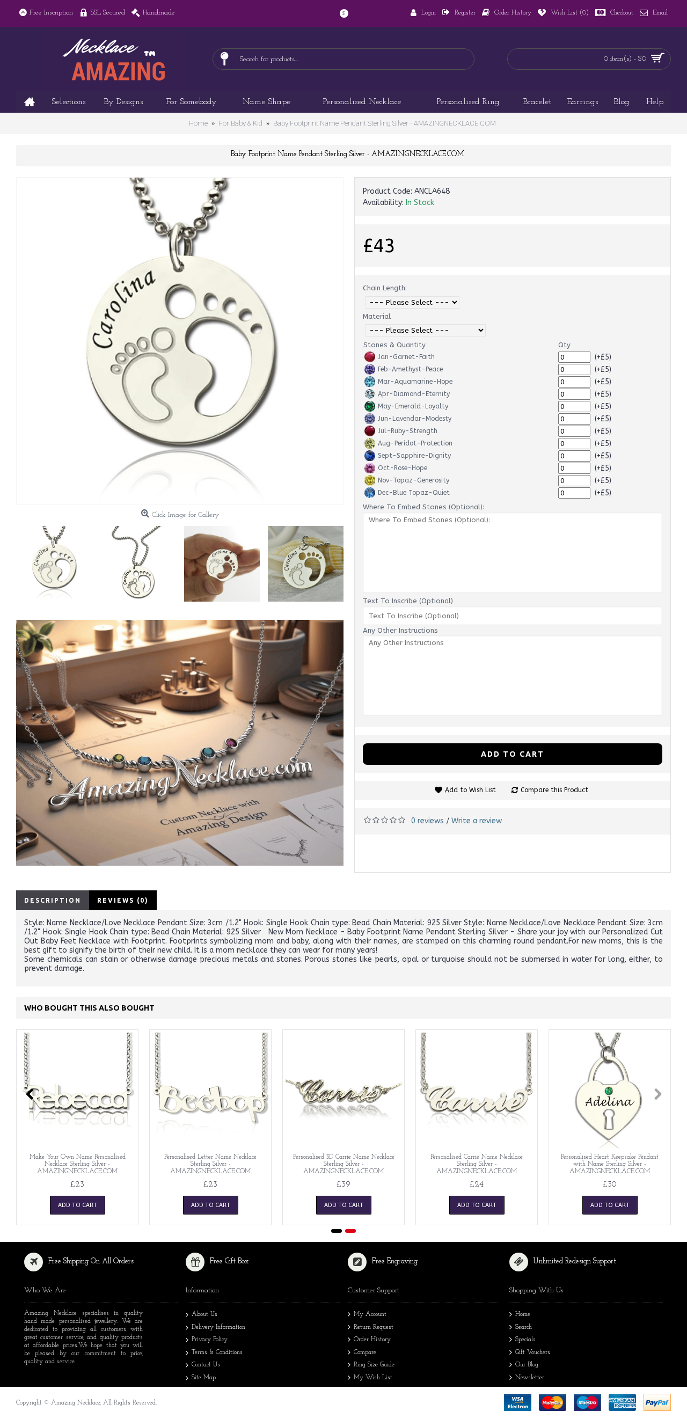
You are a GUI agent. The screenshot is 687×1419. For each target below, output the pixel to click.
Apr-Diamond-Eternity (414, 394)
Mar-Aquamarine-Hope (415, 381)
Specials (525, 1339)
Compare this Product (554, 790)
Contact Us (206, 1365)
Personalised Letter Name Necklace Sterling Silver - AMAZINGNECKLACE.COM (210, 1164)
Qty (564, 345)
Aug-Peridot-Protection (415, 443)
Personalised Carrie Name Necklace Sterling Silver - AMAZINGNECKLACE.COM (476, 1164)
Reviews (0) (123, 900)
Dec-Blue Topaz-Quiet (414, 492)
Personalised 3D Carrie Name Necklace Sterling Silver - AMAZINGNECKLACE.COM (343, 1164)
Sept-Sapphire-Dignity (414, 455)
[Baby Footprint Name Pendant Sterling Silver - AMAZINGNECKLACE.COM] (180, 340)
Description (52, 900)
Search (523, 1327)
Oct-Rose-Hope (402, 468)
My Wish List (373, 1377)
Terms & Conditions (217, 1352)
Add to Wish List (470, 790)
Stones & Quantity (394, 345)
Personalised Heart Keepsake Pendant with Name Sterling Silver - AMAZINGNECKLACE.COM (610, 1164)
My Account (370, 1314)
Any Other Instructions (400, 630)
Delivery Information (218, 1327)
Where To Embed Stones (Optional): (423, 507)
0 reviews (427, 820)
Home (522, 1314)
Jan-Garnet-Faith (406, 357)
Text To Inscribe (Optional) (408, 601)
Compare (365, 1352)
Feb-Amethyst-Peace (410, 369)
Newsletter (529, 1377)
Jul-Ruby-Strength (407, 431)
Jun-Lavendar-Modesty (414, 418)
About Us (204, 1314)
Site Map (204, 1377)
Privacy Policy (210, 1339)
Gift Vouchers (532, 1352)
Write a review (476, 820)
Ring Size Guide (374, 1365)
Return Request (373, 1327)
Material (377, 316)
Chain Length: (385, 288)
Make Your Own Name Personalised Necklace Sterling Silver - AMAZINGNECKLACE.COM (78, 1164)
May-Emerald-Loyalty (413, 406)
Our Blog (526, 1365)
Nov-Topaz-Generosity (413, 480)
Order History (372, 1339)
